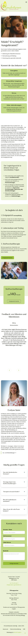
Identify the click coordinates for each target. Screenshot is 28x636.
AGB (24, 629)
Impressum (5, 629)
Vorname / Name (7, 529)
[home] (11, 5)
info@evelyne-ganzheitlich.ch (14, 585)
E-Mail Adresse (7, 542)
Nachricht (5, 550)
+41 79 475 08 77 (14, 583)
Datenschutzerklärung (15, 629)
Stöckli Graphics (17, 632)
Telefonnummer (7, 536)
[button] (26, 2)
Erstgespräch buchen (7, 257)
